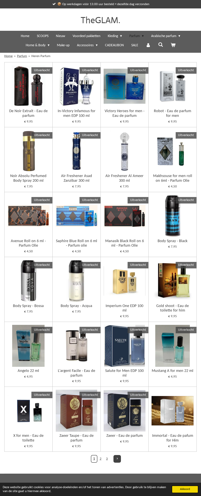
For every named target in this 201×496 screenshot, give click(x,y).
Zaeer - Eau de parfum (124, 436)
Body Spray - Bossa (28, 306)
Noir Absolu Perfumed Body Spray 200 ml (28, 178)
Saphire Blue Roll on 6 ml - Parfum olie (76, 243)
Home (8, 56)
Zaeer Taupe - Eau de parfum (76, 438)
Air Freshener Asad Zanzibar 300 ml (76, 178)
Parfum (22, 56)
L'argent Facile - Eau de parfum (76, 373)
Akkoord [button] (185, 489)
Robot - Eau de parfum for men (172, 113)
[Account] (148, 45)
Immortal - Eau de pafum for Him (172, 438)
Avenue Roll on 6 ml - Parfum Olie (28, 243)
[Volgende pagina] (117, 458)
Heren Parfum (40, 56)
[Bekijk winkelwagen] (173, 45)
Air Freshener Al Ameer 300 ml (124, 178)
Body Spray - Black (172, 241)
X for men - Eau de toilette (28, 438)
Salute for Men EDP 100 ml (124, 373)
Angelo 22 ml (28, 371)
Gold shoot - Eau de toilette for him (172, 308)
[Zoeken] (160, 45)
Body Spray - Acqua (76, 306)
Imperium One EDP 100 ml (124, 308)
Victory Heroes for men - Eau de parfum (124, 113)
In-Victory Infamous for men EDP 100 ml (76, 113)
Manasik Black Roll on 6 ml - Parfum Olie (124, 243)
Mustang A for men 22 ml (172, 371)
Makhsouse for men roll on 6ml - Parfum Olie (172, 178)
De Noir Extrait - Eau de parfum (28, 113)
